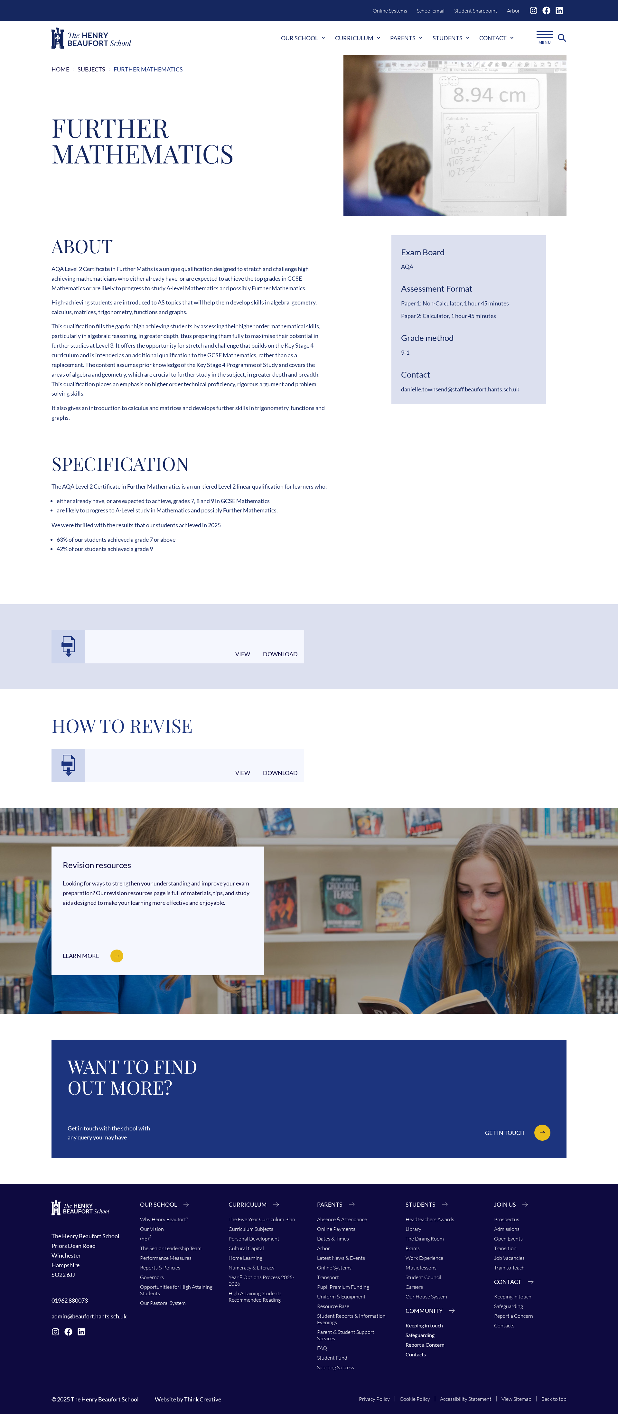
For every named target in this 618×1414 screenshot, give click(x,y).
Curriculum (354, 38)
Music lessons (421, 1267)
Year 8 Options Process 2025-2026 (261, 1280)
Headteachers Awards (430, 1219)
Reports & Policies (160, 1267)
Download (280, 654)
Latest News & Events (341, 1258)
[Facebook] (546, 10)
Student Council (423, 1277)
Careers (414, 1287)
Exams (413, 1248)
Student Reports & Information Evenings (351, 1319)
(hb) (145, 1238)
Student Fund (332, 1357)
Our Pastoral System (163, 1303)
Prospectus (506, 1219)
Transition (505, 1248)
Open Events (508, 1238)
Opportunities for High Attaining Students (176, 1290)
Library (413, 1229)
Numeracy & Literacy (252, 1267)
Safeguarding (420, 1335)
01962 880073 (70, 1300)
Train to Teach (509, 1267)
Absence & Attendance (342, 1219)
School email (431, 10)
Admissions (507, 1229)
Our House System (426, 1296)
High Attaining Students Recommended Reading (255, 1296)
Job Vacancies (509, 1258)
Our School (299, 38)
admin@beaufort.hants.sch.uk (89, 1316)
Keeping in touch (424, 1325)
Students (448, 38)
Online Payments (336, 1229)
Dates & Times (333, 1238)
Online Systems (390, 10)
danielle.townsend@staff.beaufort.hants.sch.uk (460, 389)
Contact (493, 38)
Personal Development (254, 1238)
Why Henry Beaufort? (164, 1219)
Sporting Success (335, 1367)
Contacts (416, 1354)
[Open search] (562, 38)
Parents (403, 38)
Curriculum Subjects (251, 1229)
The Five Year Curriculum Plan (262, 1219)
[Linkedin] (559, 10)
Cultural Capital (246, 1248)
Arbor (513, 10)
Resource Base (333, 1306)
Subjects (91, 69)
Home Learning (245, 1258)
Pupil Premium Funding (343, 1287)
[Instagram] (533, 10)
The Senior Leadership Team (170, 1248)
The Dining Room (425, 1238)
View (242, 654)
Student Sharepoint (475, 10)
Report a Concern (425, 1345)
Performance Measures (166, 1258)
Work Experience (424, 1258)
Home (60, 69)
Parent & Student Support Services (345, 1335)
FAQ (322, 1348)
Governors (152, 1277)
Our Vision (152, 1229)
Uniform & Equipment (341, 1296)
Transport (328, 1277)
